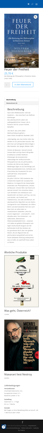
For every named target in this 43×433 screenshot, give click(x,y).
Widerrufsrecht (26, 428)
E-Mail (18, 413)
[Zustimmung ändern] (4, 426)
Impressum (32, 426)
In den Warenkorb (22, 84)
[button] (35, 17)
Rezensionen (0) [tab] (11, 103)
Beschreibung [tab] (11, 100)
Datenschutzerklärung (12, 428)
